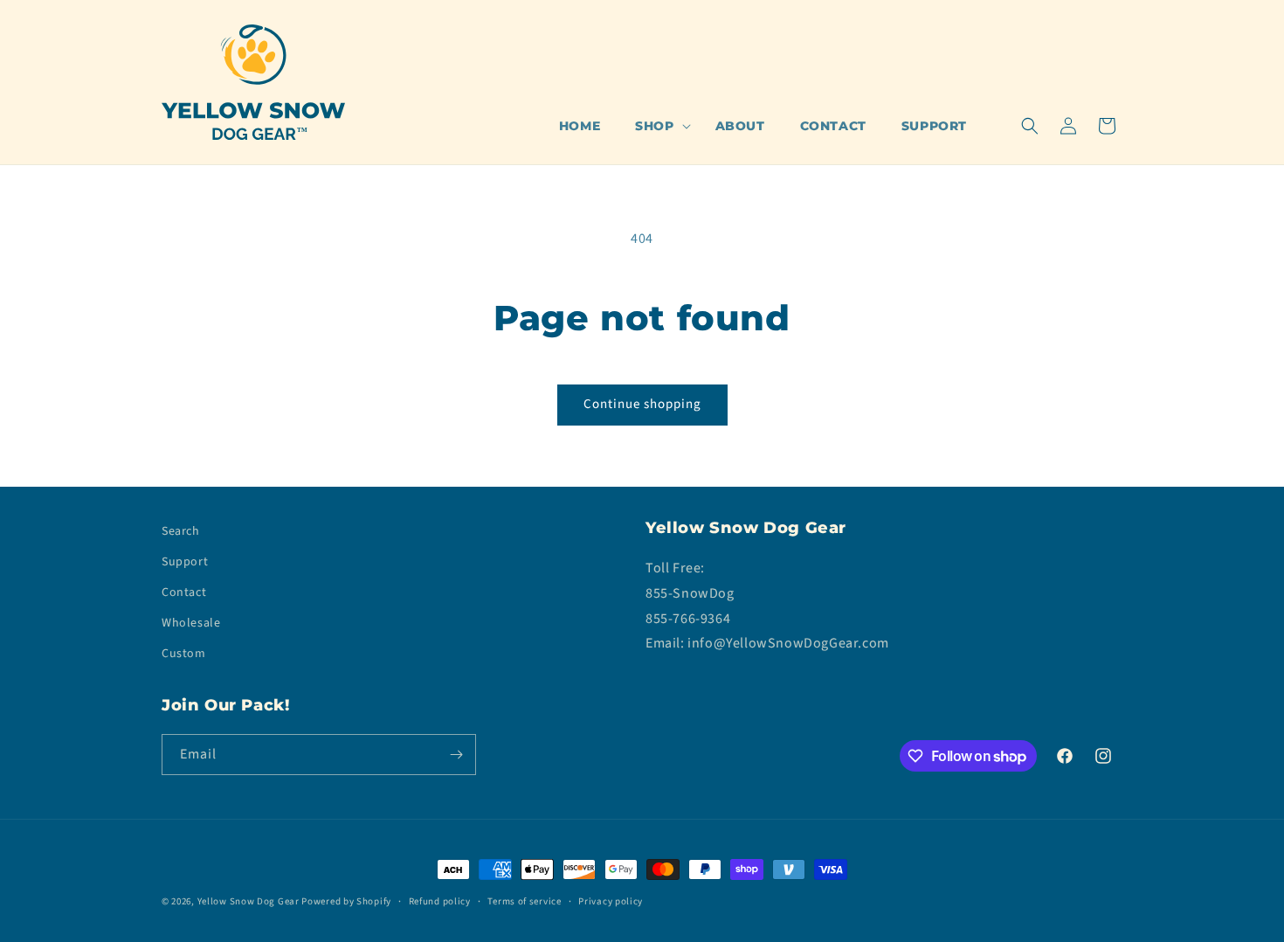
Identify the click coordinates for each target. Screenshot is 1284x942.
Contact (184, 592)
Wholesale (191, 623)
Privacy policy (610, 901)
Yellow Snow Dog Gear (248, 901)
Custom (184, 653)
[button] (657, 125)
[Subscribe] (456, 754)
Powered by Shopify (346, 901)
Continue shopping (642, 404)
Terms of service (524, 901)
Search (181, 531)
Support (185, 562)
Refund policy (440, 901)
